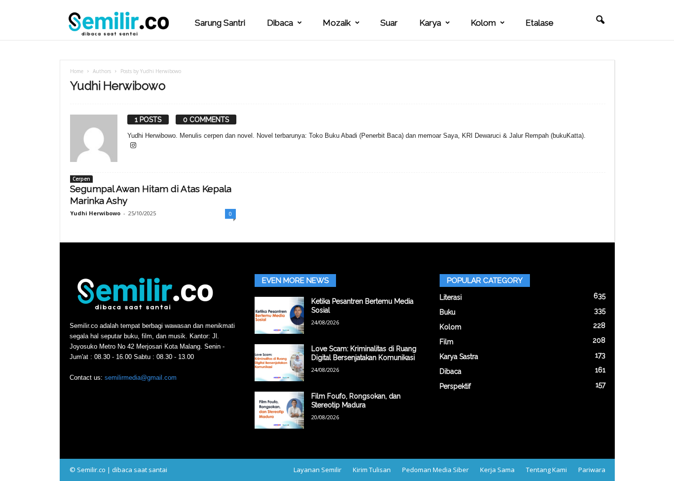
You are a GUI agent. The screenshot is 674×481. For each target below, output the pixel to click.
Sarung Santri (220, 23)
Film (446, 342)
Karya (430, 23)
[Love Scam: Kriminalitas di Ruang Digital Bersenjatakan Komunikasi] (279, 362)
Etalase (539, 23)
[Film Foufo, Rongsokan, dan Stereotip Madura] (279, 410)
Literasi (451, 297)
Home (76, 71)
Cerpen (81, 178)
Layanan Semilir (317, 469)
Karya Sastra (459, 357)
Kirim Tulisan (372, 469)
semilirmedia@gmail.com (141, 377)
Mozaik (337, 23)
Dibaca (280, 23)
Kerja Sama (497, 469)
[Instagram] (133, 146)
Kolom (483, 23)
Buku (447, 312)
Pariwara (591, 469)
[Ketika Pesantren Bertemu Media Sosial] (279, 315)
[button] (600, 20)
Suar (389, 23)
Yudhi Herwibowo (95, 213)
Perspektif (455, 386)
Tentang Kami (546, 469)
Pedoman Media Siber (435, 469)
